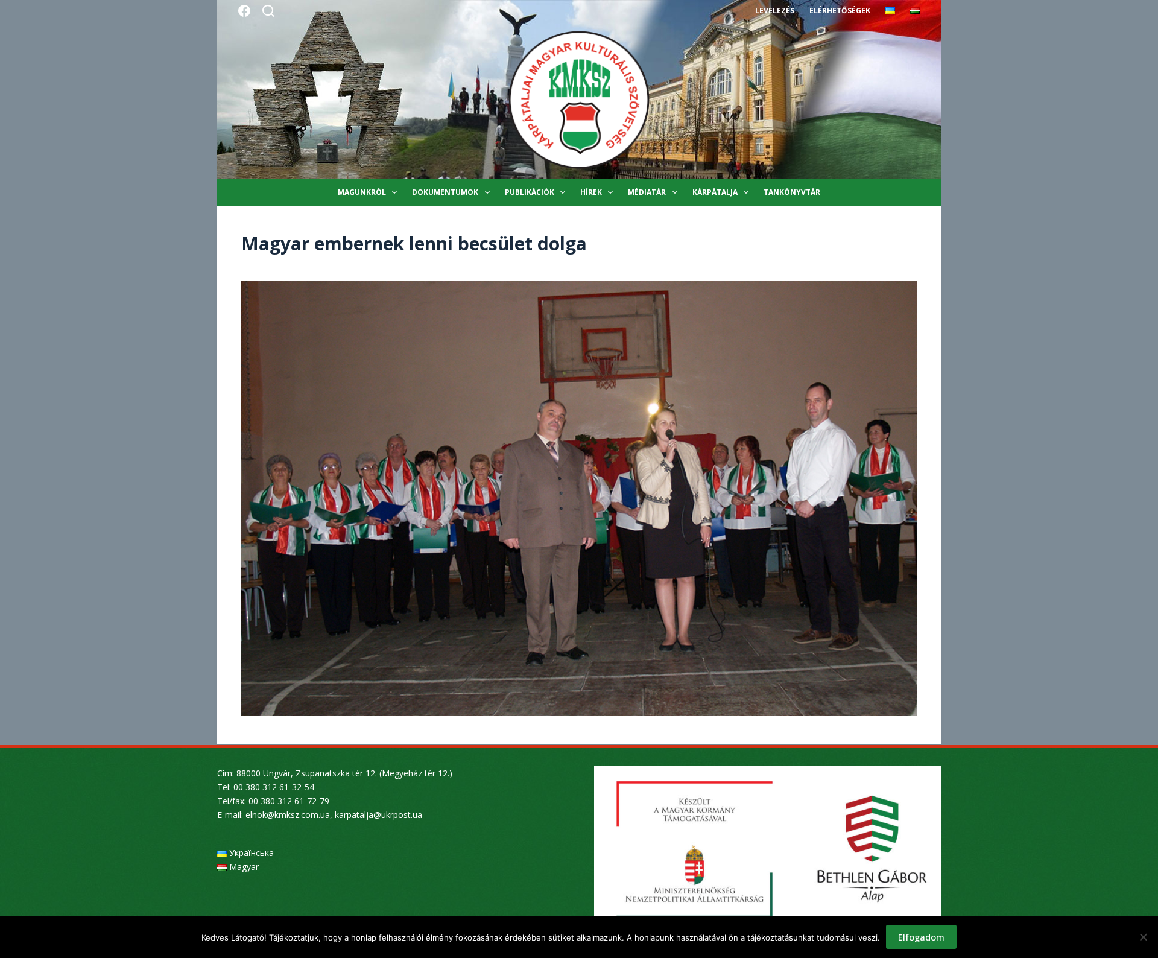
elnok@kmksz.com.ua (287, 814)
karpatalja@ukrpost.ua (378, 814)
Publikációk (529, 192)
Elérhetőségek (839, 10)
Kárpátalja (715, 192)
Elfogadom (921, 937)
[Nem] (1143, 937)
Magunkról (362, 192)
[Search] (268, 11)
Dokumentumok (445, 192)
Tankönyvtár (792, 192)
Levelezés (774, 10)
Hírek (591, 192)
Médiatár (647, 192)
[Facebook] (244, 11)
